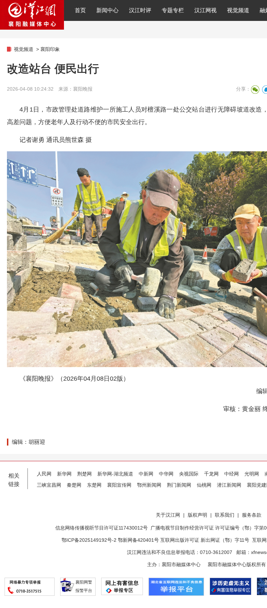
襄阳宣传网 (119, 485)
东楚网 (94, 485)
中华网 (166, 474)
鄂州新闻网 (149, 485)
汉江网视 (205, 10)
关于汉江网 (168, 515)
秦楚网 (74, 485)
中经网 (231, 474)
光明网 (251, 474)
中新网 (146, 474)
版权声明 (197, 515)
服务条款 (251, 515)
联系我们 (224, 515)
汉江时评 (140, 10)
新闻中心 (107, 10)
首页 (80, 10)
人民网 (44, 474)
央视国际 (189, 474)
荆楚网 (84, 474)
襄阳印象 (50, 49)
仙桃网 (204, 485)
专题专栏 (173, 10)
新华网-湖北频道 (115, 474)
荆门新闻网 (179, 485)
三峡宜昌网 (49, 485)
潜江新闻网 (229, 485)
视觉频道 (238, 10)
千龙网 (211, 474)
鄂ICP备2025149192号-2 (90, 540)
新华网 (64, 474)
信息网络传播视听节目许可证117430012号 (101, 528)
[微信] (255, 89)
